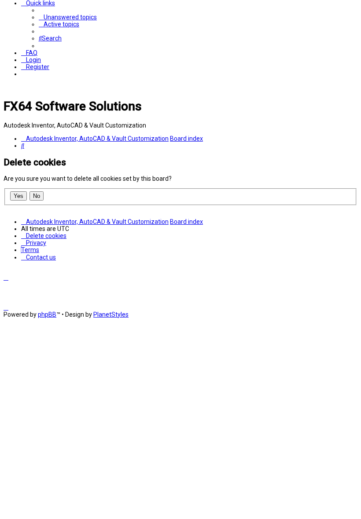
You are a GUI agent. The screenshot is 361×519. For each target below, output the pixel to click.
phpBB (47, 314)
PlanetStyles (111, 314)
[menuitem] (68, 17)
